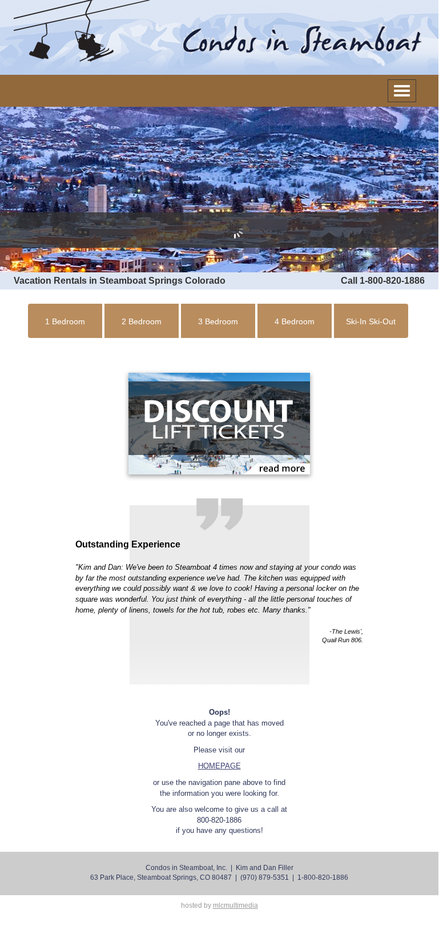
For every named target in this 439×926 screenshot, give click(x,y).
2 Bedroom (142, 321)
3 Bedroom (218, 321)
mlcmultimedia (235, 905)
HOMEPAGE (219, 766)
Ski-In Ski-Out (371, 321)
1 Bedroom (65, 321)
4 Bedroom (295, 321)
